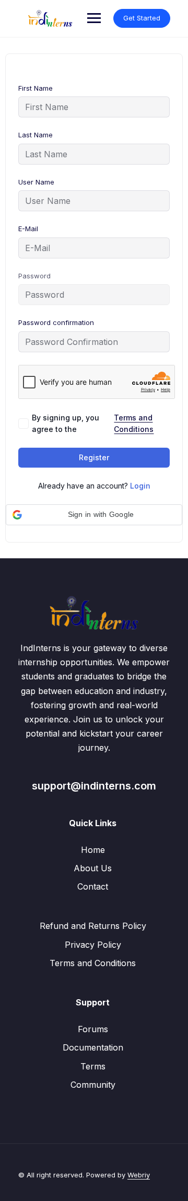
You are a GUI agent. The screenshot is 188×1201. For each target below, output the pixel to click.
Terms (92, 1066)
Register (94, 457)
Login (140, 485)
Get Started (141, 18)
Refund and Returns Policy (93, 926)
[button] (94, 514)
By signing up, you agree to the (93, 423)
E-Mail (28, 228)
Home (93, 850)
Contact (92, 886)
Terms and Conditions (134, 423)
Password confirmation (56, 322)
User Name (36, 182)
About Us (93, 868)
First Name (35, 88)
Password (34, 276)
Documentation (93, 1047)
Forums (93, 1029)
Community (92, 1084)
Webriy (138, 1175)
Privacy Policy (93, 944)
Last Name (35, 135)
